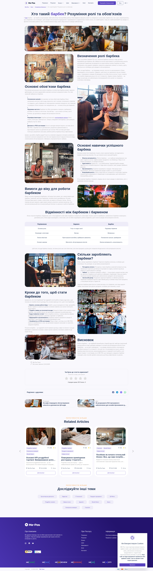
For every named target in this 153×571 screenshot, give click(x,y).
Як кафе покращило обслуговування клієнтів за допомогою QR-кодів (56, 404)
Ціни (67, 3)
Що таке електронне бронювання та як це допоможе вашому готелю (39, 456)
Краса (64, 448)
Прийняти (132, 564)
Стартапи (87, 507)
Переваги (45, 3)
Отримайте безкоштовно (107, 3)
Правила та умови (111, 537)
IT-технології (30, 451)
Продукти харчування (96, 496)
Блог (84, 3)
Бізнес (83, 540)
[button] (126, 3)
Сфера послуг (40, 448)
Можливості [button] (75, 3)
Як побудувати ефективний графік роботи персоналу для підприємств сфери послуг (111, 453)
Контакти (90, 3)
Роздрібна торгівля (50, 502)
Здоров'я (81, 502)
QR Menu (112, 496)
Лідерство (64, 496)
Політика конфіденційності (113, 535)
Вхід (120, 3)
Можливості (84, 545)
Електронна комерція (71, 507)
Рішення (53, 3)
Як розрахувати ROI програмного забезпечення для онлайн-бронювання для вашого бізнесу (111, 404)
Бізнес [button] (60, 3)
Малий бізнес (30, 448)
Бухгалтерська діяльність (47, 496)
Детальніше (41, 473)
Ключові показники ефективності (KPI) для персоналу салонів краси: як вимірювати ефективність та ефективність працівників (76, 456)
